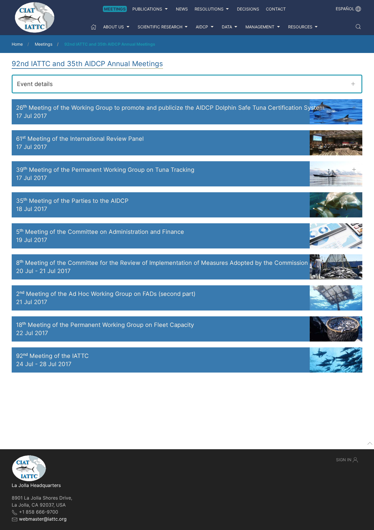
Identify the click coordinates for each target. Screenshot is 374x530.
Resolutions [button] (209, 8)
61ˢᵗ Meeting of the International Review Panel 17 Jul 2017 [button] (80, 142)
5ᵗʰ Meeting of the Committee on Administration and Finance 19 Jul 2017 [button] (100, 235)
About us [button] (113, 26)
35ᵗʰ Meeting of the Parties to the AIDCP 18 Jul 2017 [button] (72, 204)
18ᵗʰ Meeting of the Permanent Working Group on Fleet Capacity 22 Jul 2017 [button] (105, 329)
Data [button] (227, 26)
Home (17, 44)
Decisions (248, 8)
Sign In (344, 459)
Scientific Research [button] (160, 26)
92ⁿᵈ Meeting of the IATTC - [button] (52, 360)
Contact (276, 8)
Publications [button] (147, 8)
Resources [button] (300, 26)
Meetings (115, 8)
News (182, 8)
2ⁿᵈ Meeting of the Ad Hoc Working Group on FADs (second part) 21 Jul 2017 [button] (105, 298)
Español (345, 8)
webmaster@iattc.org (43, 519)
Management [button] (259, 26)
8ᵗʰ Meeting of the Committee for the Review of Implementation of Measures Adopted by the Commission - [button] (162, 267)
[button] (358, 27)
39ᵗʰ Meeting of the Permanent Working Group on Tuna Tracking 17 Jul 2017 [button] (105, 173)
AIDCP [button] (202, 26)
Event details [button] (35, 84)
